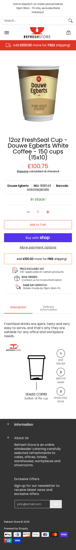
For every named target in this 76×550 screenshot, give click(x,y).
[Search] (70, 21)
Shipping (22, 171)
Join (56, 504)
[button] (68, 32)
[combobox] (34, 21)
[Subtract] (28, 212)
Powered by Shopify (16, 528)
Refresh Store (12, 521)
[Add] (48, 212)
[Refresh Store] (37, 32)
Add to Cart (38, 225)
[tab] (18, 308)
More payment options (38, 247)
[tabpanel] (38, 365)
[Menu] (6, 32)
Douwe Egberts (18, 186)
